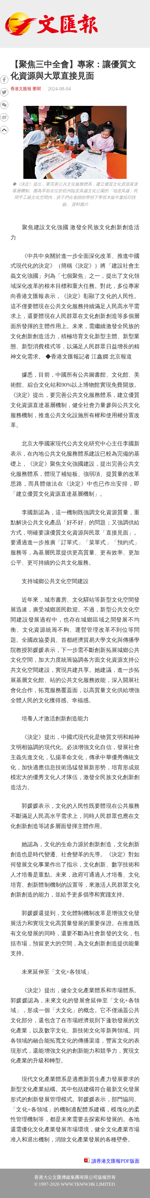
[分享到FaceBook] (4, 79)
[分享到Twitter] (4, 92)
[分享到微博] (4, 117)
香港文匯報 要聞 (25, 89)
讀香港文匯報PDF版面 (115, 1161)
